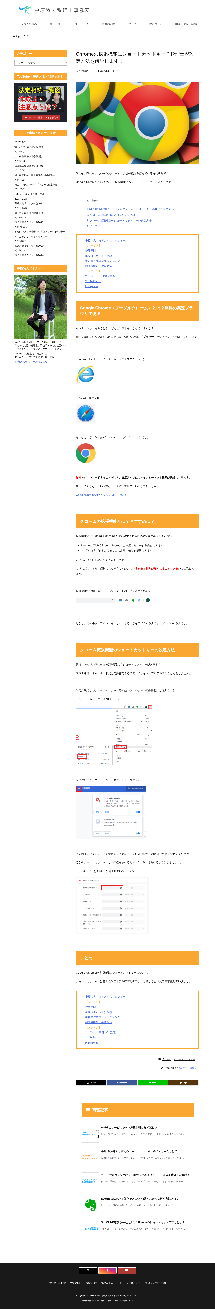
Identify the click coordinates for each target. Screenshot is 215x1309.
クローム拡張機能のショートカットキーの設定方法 (119, 220)
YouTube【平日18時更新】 (101, 276)
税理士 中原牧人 (188, 1067)
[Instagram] (107, 1270)
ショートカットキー (184, 1059)
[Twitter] (88, 1270)
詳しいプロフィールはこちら (32, 361)
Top (18, 36)
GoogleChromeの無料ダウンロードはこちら (103, 494)
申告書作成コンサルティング (102, 260)
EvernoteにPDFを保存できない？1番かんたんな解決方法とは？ (140, 1198)
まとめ (92, 226)
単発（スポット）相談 (98, 255)
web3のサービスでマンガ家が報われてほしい (129, 1127)
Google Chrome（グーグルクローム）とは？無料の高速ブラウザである (131, 208)
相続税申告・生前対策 (98, 266)
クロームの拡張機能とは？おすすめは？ (112, 214)
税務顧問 (90, 250)
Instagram (91, 286)
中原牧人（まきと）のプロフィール (106, 240)
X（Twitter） (93, 281)
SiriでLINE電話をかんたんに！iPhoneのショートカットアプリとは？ (143, 1222)
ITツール (31, 36)
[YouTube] (127, 1270)
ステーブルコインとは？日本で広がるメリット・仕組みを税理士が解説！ (145, 1175)
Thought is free (125, 1301)
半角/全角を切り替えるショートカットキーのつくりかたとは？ (139, 1151)
